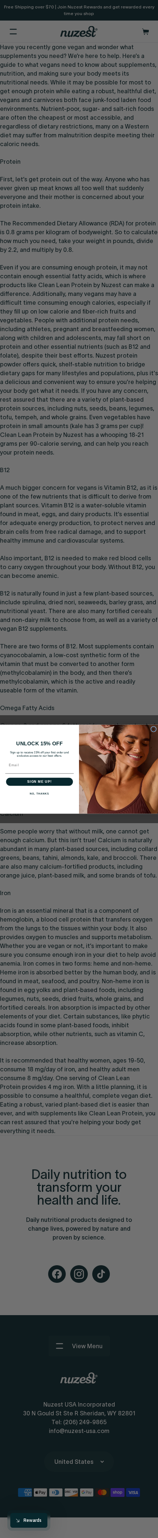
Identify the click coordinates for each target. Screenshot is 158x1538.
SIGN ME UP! (39, 781)
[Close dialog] (153, 729)
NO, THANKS (39, 793)
